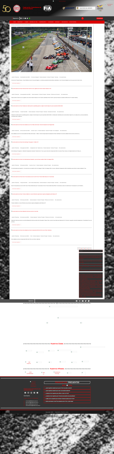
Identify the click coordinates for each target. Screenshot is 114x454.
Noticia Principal (50, 77)
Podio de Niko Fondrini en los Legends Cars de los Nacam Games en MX (38, 91)
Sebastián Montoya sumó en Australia (25, 214)
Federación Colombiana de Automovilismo (32, 8)
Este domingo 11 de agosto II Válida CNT (26, 145)
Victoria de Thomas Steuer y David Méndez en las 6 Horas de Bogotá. (37, 74)
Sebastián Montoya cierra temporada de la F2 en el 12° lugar (90, 270)
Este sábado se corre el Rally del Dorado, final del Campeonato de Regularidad (40, 127)
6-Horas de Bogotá (35, 77)
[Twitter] (27, 18)
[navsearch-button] (82, 18)
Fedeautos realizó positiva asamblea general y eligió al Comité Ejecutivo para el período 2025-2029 (48, 108)
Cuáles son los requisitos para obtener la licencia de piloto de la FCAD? (60, 398)
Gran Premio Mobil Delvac (34, 182)
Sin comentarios (62, 77)
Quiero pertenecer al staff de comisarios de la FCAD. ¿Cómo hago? (59, 401)
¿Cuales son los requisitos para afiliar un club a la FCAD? (57, 393)
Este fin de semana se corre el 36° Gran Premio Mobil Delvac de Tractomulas (40, 179)
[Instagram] (23, 18)
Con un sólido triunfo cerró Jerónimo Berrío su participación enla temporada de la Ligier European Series (91, 277)
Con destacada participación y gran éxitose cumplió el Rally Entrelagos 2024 (40, 162)
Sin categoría (56, 130)
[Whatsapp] (29, 18)
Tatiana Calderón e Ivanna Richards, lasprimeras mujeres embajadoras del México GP (43, 197)
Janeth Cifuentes (15, 77)
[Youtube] (25, 18)
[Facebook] (21, 18)
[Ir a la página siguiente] (90, 248)
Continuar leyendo (17, 83)
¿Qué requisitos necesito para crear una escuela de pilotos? (58, 390)
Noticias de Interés (52, 111)
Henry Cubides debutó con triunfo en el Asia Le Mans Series (90, 264)
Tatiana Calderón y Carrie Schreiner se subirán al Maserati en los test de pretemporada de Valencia (90, 287)
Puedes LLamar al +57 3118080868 (31, 398)
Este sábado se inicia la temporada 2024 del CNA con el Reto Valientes (38, 233)
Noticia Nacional (43, 77)
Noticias (56, 77)
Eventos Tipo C (34, 130)
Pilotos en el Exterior (55, 94)
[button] (67, 388)
